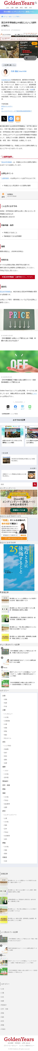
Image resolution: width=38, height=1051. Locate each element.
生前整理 (7, 835)
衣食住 (4, 857)
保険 (5, 699)
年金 (5, 706)
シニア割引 (14, 414)
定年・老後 (6, 785)
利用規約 (17, 1043)
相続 (26, 7)
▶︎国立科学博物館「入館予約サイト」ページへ (17, 277)
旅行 (5, 752)
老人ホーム (7, 738)
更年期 (6, 777)
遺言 (5, 839)
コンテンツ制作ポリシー (26, 1045)
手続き (6, 800)
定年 (5, 828)
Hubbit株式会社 (6, 80)
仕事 (5, 724)
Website (18, 122)
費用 (5, 853)
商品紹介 (5, 781)
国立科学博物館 (6, 162)
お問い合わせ (26, 1043)
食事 (5, 763)
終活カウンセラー (6, 106)
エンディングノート (10, 815)
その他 (6, 717)
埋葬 (5, 825)
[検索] (35, 484)
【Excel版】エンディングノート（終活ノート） (19, 11)
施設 (5, 735)
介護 (12, 7)
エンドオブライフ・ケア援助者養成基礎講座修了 (16, 111)
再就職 (6, 749)
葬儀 (3, 843)
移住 (5, 756)
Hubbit (32, 89)
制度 (5, 703)
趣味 (5, 759)
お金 (7, 7)
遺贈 (5, 807)
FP (2, 109)
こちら (34, 393)
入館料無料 (5, 178)
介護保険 (7, 721)
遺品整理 (7, 804)
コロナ (6, 770)
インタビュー (8, 714)
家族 (5, 731)
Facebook (11, 122)
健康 (16, 7)
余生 (30, 7)
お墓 (5, 818)
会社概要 (10, 1043)
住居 (5, 861)
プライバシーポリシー (11, 1045)
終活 (21, 7)
